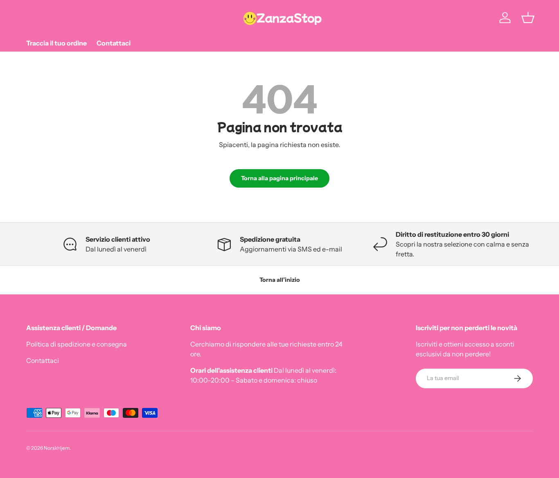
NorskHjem (57, 448)
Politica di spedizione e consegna (76, 344)
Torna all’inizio (279, 279)
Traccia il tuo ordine (56, 43)
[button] (528, 18)
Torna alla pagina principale (279, 178)
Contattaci (114, 43)
